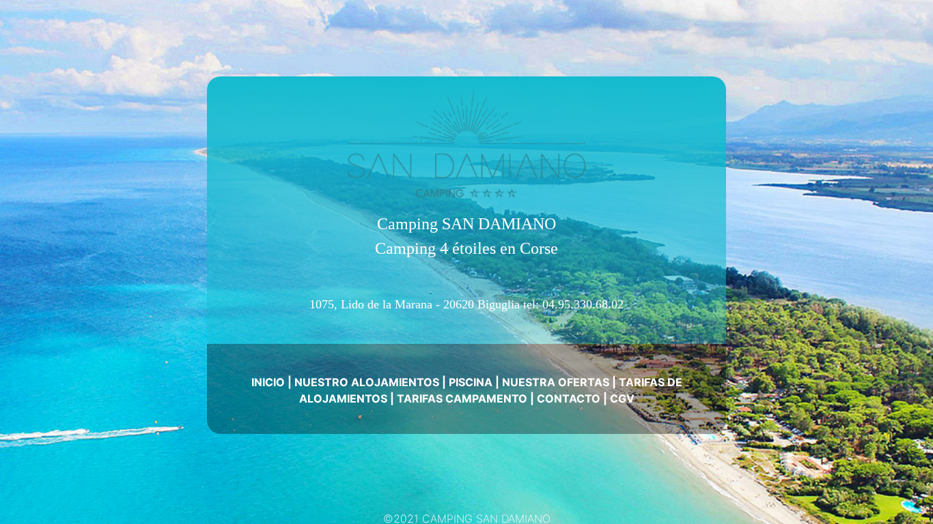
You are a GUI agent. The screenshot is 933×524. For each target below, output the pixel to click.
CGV (622, 398)
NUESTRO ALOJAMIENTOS (366, 382)
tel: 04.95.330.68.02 (573, 304)
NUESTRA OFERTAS (555, 382)
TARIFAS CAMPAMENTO (462, 398)
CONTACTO (568, 398)
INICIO (268, 382)
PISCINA (470, 382)
